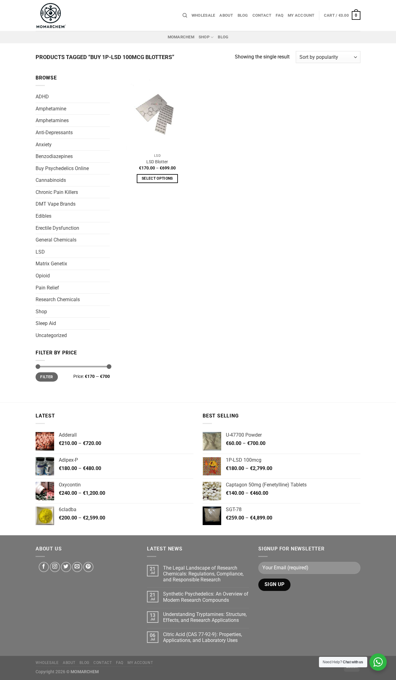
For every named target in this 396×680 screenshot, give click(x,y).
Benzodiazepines (54, 156)
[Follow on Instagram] (55, 567)
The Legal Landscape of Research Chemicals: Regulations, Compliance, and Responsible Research (203, 574)
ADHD (42, 97)
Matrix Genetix (51, 264)
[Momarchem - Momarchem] (51, 15)
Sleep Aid (46, 324)
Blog (243, 15)
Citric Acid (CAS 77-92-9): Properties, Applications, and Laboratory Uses (202, 637)
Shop (204, 37)
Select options (157, 178)
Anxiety (44, 145)
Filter (46, 377)
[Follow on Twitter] (66, 567)
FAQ (279, 15)
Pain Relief (47, 288)
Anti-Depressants (54, 132)
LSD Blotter (157, 162)
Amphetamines (52, 121)
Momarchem (181, 37)
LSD (40, 252)
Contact (262, 15)
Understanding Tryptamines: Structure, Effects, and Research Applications (205, 617)
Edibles (43, 216)
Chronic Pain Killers (57, 192)
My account (301, 15)
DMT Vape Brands (55, 204)
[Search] (185, 15)
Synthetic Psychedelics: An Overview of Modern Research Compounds (205, 597)
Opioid (43, 276)
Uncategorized (51, 335)
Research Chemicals (58, 300)
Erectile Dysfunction (57, 228)
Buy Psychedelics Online (62, 168)
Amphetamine (51, 109)
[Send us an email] (77, 567)
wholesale (203, 15)
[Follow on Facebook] (44, 567)
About (226, 15)
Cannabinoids (51, 180)
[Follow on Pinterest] (88, 567)
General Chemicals (56, 240)
